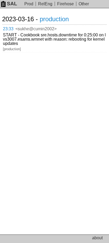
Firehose (65, 4)
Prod (28, 4)
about (97, 238)
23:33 (8, 29)
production (54, 19)
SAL (12, 3)
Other (84, 4)
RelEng (45, 4)
